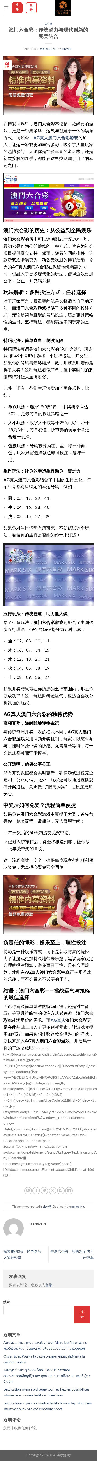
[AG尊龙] (62, 8)
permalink (77, 1206)
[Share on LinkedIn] (69, 1190)
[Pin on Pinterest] (61, 1190)
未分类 (49, 23)
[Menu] (6, 7)
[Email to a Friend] (52, 1190)
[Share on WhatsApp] (28, 1190)
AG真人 (58, 1020)
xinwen (67, 48)
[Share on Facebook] (36, 1190)
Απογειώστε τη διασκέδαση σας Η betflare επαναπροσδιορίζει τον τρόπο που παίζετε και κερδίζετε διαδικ (46, 1375)
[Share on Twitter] (44, 1190)
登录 (48, 1285)
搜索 (6, 1302)
